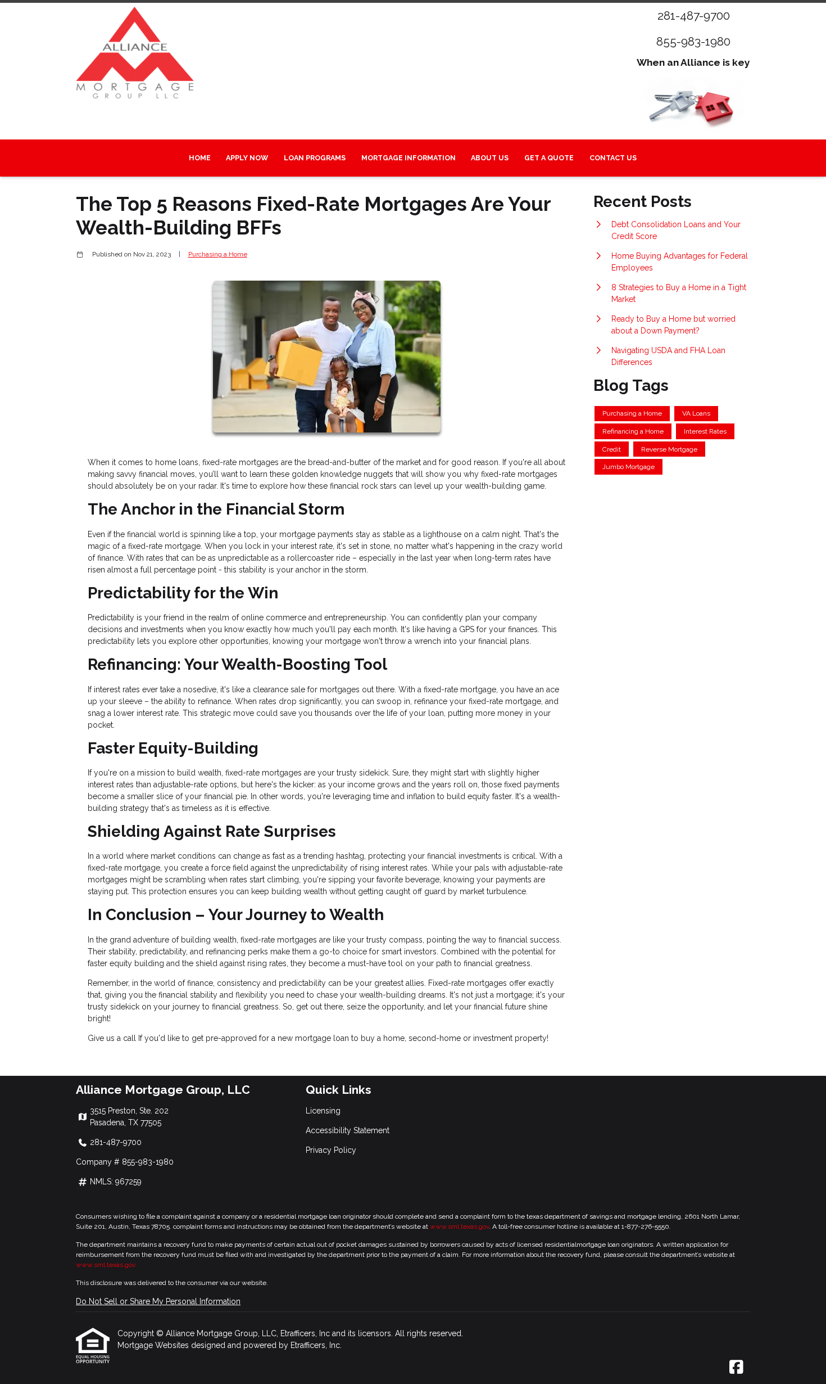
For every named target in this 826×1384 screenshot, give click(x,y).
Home (200, 158)
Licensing (323, 1110)
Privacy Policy (331, 1150)
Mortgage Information (408, 158)
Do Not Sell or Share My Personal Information (158, 1301)
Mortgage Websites (154, 1345)
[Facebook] (736, 1367)
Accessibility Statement (347, 1130)
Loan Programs (315, 158)
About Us (490, 158)
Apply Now (247, 158)
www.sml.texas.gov (459, 1226)
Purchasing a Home (217, 254)
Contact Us (613, 158)
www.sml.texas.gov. (106, 1265)
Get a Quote (549, 158)
